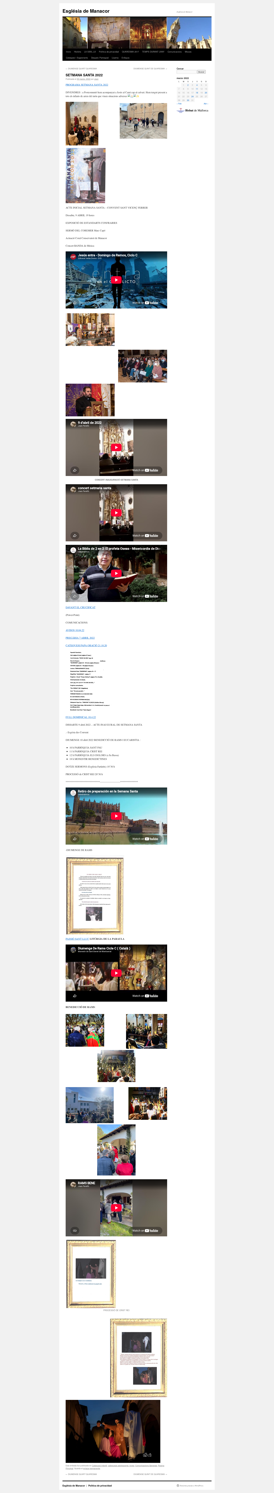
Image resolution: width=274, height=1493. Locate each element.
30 (188, 100)
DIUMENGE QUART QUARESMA (81, 68)
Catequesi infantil (99, 1465)
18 (197, 92)
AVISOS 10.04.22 (75, 630)
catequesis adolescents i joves (121, 1465)
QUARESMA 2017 (130, 51)
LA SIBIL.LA (90, 51)
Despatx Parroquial (100, 57)
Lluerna (115, 57)
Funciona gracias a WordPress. (192, 1485)
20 (206, 92)
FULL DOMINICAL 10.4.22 (81, 717)
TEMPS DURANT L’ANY (153, 51)
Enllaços (126, 57)
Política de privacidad (109, 51)
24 (192, 96)
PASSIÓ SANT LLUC (77, 938)
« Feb (179, 103)
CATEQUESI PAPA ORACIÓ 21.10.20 (86, 645)
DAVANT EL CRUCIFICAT (80, 607)
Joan (96, 79)
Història (77, 51)
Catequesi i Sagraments (77, 57)
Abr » (206, 103)
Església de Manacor (86, 10)
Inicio (68, 51)
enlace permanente (91, 1468)
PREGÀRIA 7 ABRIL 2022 (80, 637)
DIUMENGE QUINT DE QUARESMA (150, 68)
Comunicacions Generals (146, 1465)
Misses (188, 51)
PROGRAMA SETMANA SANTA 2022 (87, 84)
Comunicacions (175, 51)
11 (197, 88)
